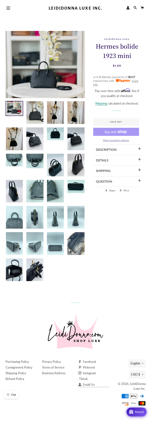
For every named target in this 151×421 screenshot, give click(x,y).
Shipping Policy (16, 373)
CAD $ (135, 374)
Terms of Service (53, 367)
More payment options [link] (116, 140)
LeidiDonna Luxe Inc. (75, 8)
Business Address (53, 373)
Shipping (101, 103)
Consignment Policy (19, 367)
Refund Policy (15, 379)
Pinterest (88, 367)
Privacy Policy (51, 362)
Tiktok (83, 379)
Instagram (89, 373)
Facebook (89, 362)
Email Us (88, 384)
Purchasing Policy (17, 362)
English (135, 363)
